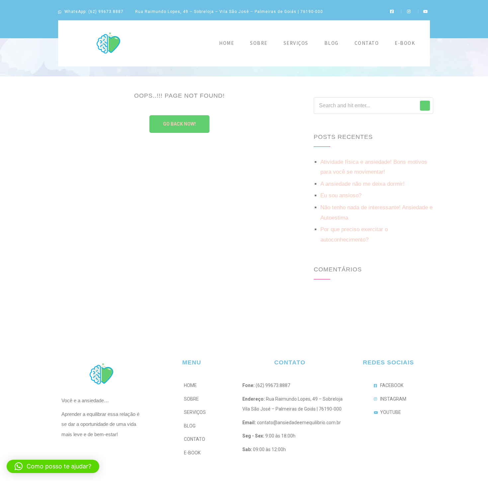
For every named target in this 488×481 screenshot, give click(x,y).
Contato (367, 43)
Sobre (259, 43)
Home (226, 43)
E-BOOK (405, 43)
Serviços (296, 43)
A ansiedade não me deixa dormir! (362, 184)
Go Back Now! (179, 124)
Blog (331, 43)
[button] (53, 466)
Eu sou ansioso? (341, 195)
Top (472, 465)
